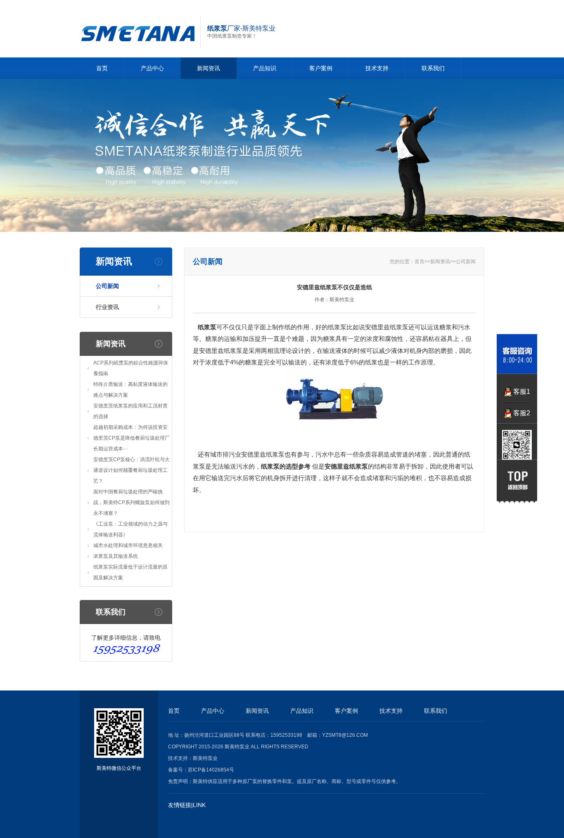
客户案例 (320, 68)
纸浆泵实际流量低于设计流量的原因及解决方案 (130, 572)
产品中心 (152, 68)
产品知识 (264, 68)
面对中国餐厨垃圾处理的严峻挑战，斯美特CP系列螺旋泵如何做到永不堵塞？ (131, 502)
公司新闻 (107, 286)
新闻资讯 (208, 68)
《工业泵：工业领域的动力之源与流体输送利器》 (130, 529)
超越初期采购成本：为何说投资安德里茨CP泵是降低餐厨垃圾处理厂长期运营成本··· (131, 438)
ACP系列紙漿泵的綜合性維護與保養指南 (130, 368)
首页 (102, 68)
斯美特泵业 (205, 758)
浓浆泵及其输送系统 (115, 556)
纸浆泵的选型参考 (285, 466)
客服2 (521, 413)
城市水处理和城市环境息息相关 (128, 545)
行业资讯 (107, 307)
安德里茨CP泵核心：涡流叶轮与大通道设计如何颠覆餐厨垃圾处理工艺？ (131, 470)
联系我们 (433, 68)
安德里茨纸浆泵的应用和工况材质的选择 (130, 411)
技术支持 (377, 68)
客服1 (521, 391)
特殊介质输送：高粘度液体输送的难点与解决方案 (130, 389)
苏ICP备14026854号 (211, 770)
